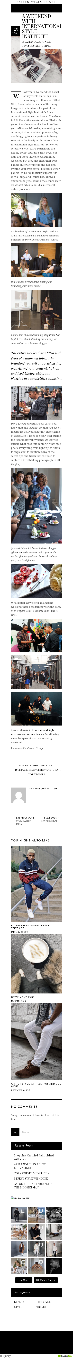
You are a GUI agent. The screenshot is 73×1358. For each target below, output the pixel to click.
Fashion (24, 766)
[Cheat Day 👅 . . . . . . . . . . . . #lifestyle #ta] (36, 1266)
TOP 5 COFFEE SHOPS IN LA (32, 1173)
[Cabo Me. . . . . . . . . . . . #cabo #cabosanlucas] (19, 1232)
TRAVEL (41, 1307)
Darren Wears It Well (38, 42)
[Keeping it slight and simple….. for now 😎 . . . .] (36, 1232)
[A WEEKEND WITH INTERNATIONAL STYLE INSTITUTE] (36, 59)
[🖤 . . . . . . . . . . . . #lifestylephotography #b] (54, 1266)
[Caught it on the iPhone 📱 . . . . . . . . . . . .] (54, 1249)
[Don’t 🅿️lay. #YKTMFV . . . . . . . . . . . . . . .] (36, 1215)
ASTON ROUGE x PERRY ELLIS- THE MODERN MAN (33, 1185)
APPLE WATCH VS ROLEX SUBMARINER (30, 1166)
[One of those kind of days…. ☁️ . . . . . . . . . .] (54, 1232)
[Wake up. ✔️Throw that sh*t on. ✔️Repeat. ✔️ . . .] (19, 1215)
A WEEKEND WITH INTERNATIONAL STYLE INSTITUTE (42, 26)
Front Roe (54, 335)
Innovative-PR (35, 734)
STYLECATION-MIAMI (24, 822)
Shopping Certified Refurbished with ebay (34, 1157)
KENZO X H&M (49, 820)
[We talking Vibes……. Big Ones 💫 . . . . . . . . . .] (54, 1215)
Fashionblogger (42, 766)
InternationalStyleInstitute (33, 770)
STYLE (36, 46)
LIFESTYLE (43, 1302)
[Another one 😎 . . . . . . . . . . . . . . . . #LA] (19, 1249)
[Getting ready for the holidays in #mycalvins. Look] (19, 1266)
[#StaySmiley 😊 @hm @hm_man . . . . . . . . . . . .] (36, 1249)
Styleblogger (36, 774)
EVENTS (28, 46)
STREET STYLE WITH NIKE (31, 1178)
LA (56, 770)
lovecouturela (20, 552)
